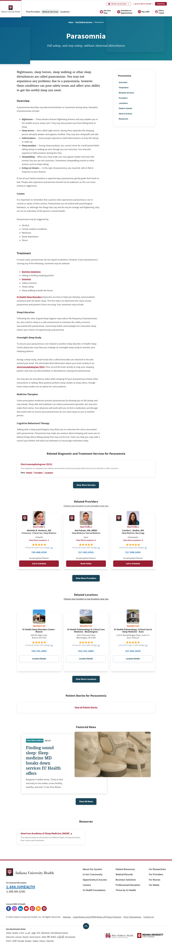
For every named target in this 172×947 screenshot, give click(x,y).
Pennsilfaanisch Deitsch (59, 933)
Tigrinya (42, 941)
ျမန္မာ (33, 933)
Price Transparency (132, 917)
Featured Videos (35, 740)
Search (160, 4)
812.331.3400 (86, 651)
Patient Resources (125, 869)
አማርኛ (21, 933)
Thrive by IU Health (126, 890)
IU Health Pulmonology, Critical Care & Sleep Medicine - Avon (133, 630)
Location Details (39, 658)
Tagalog (35, 941)
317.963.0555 (86, 552)
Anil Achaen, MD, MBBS (86, 530)
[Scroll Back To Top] (86, 926)
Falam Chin (10, 937)
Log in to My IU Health (142, 4)
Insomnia (26, 279)
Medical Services (50, 11)
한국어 (8, 941)
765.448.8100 (39, 552)
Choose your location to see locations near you (86, 599)
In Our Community (92, 874)
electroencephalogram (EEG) (31, 367)
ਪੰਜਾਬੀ (14, 941)
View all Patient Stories (86, 707)
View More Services (86, 485)
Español (15, 933)
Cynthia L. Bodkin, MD (133, 530)
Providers (123, 98)
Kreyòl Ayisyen (35, 937)
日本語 (53, 937)
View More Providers (86, 578)
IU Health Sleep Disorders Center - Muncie (39, 630)
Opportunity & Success (95, 879)
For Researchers (157, 869)
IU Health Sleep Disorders (29, 297)
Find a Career (161, 11)
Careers (87, 885)
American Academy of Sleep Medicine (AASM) (45, 833)
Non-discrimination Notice (16, 929)
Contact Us (148, 917)
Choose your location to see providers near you (86, 506)
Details (29, 472)
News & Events (125, 113)
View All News (86, 801)
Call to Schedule (39, 563)
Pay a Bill (145, 11)
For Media (154, 885)
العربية (27, 933)
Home (70, 22)
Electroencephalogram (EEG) (36, 464)
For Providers (156, 874)
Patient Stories (125, 108)
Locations (65, 11)
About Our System (92, 869)
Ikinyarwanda (70, 937)
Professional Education (128, 885)
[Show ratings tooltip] (51, 548)
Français (18, 937)
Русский (21, 941)
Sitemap (67, 917)
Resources (123, 119)
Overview (123, 82)
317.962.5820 (133, 651)
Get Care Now (107, 11)
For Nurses (154, 879)
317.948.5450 (133, 552)
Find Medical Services (83, 22)
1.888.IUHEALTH (20, 887)
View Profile (38, 527)
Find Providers (33, 11)
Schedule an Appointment (126, 11)
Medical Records (124, 874)
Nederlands (45, 933)
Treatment (123, 87)
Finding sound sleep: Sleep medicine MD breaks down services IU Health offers (43, 760)
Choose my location (118, 4)
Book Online (86, 563)
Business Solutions (126, 879)
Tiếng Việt (50, 941)
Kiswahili (28, 941)
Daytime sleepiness (31, 271)
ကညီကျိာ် (60, 937)
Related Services (126, 92)
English (8, 933)
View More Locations (38, 540)
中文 (38, 933)
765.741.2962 (39, 651)
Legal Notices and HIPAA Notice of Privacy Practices (97, 917)
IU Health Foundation (94, 890)
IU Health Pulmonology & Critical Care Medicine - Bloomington (86, 630)
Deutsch (25, 937)
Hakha (44, 937)
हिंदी (48, 937)
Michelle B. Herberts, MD (39, 530)
